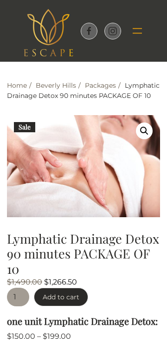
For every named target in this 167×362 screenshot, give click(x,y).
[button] (134, 31)
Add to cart (61, 297)
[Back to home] (48, 31)
